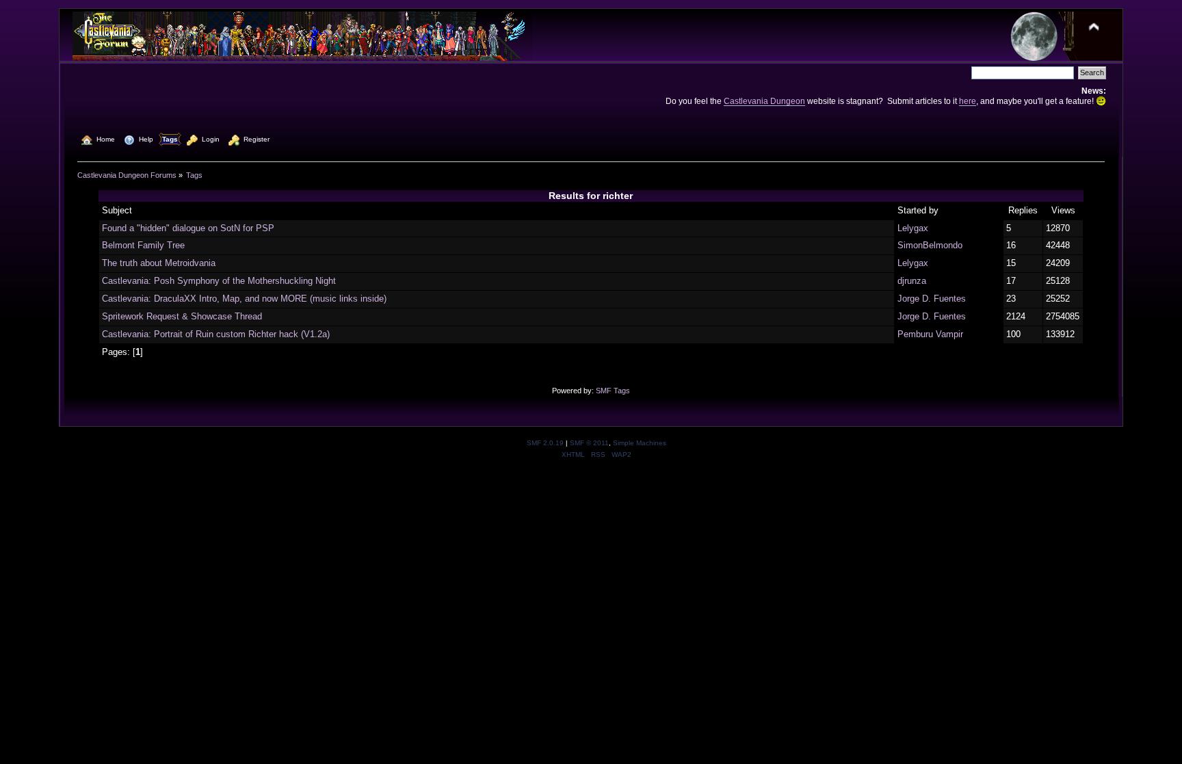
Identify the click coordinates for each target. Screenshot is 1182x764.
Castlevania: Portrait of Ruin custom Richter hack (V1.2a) (216, 334)
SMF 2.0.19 (545, 443)
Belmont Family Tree (143, 245)
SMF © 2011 (589, 443)
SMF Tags (613, 390)
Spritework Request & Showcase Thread (182, 316)
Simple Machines (639, 443)
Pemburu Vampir (930, 334)
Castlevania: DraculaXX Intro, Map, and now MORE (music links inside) (244, 298)
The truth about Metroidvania (158, 263)
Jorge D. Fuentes (931, 298)
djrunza (911, 281)
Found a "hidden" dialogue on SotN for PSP (188, 228)
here (967, 100)
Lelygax (912, 228)
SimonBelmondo (929, 245)
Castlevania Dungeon (764, 100)
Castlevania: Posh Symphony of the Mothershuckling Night (219, 281)
